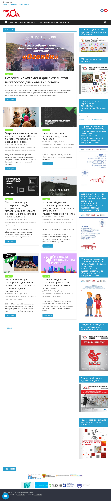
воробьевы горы (29, 147)
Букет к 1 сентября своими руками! (16, 4)
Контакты (64, 22)
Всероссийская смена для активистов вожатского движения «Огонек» (36, 80)
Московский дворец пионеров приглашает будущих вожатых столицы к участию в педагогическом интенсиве (58, 208)
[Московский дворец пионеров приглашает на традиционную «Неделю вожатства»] (59, 255)
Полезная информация (48, 22)
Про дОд (20, 86)
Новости (13, 22)
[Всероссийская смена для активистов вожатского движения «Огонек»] (40, 34)
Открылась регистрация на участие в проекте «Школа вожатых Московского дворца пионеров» (21, 137)
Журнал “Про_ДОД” (27, 22)
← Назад (7, 328)
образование (17, 299)
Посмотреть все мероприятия (90, 119)
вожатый (43, 86)
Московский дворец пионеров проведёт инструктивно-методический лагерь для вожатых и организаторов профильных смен (20, 209)
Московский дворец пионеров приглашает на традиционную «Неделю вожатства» (57, 284)
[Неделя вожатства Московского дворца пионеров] (59, 108)
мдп (11, 299)
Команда (12, 225)
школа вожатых (30, 150)
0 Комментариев (31, 86)
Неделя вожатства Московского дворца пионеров (54, 135)
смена (49, 86)
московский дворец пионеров (14, 150)
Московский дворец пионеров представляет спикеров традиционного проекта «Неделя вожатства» (20, 285)
